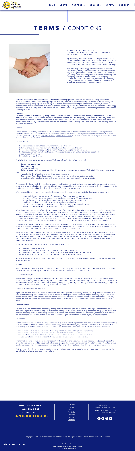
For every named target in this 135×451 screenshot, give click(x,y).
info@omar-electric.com (54, 234)
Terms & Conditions (102, 437)
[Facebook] (102, 418)
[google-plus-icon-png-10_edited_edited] (106, 418)
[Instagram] (99, 418)
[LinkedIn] (110, 418)
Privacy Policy (88, 437)
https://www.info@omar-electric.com (56, 136)
